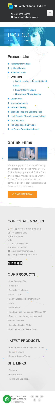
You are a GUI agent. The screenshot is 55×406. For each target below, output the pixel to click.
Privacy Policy (15, 374)
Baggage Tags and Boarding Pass (26, 111)
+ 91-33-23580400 (19, 243)
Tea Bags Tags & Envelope (23, 124)
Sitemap (13, 370)
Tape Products (17, 120)
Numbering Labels (19, 102)
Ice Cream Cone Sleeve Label (24, 129)
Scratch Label (15, 294)
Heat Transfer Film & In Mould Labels (27, 116)
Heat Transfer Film (17, 281)
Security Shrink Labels (25, 89)
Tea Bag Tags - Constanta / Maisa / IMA (27, 311)
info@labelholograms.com (26, 16)
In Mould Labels (17, 68)
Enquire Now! (23, 194)
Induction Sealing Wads (20, 324)
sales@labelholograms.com (24, 254)
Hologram (13, 285)
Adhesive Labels (18, 72)
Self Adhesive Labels (18, 290)
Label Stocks (16, 98)
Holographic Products (20, 63)
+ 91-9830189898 (22, 14)
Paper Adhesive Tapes (19, 356)
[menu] (50, 13)
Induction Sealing (18, 107)
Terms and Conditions (19, 378)
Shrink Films (16, 76)
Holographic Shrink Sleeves (28, 94)
